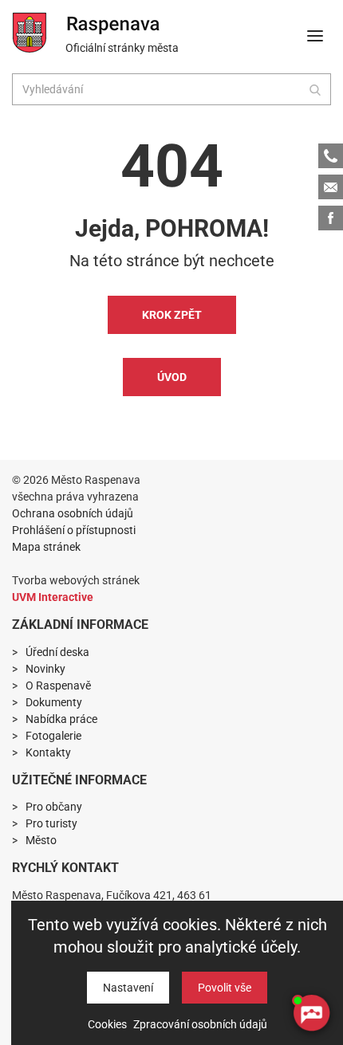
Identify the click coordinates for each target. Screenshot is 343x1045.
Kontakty (48, 752)
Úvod (172, 377)
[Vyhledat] (315, 89)
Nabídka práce (61, 719)
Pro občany (54, 806)
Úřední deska (57, 652)
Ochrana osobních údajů (72, 513)
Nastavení (128, 987)
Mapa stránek (46, 546)
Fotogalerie (53, 735)
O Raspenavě (58, 685)
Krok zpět (172, 314)
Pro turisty (51, 823)
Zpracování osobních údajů (200, 1024)
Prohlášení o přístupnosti (74, 530)
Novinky (45, 668)
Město (41, 840)
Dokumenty (54, 702)
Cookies (107, 1024)
